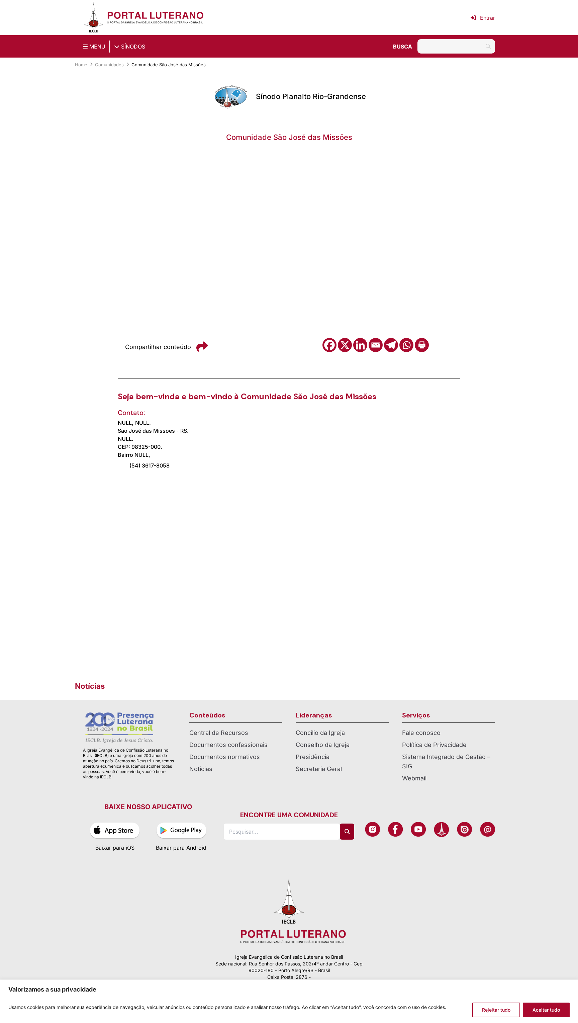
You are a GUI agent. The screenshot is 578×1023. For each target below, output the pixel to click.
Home (81, 64)
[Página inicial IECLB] (93, 17)
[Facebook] (329, 345)
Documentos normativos (224, 756)
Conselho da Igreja (323, 744)
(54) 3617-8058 (149, 465)
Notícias (200, 768)
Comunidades (109, 64)
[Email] (376, 345)
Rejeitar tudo (496, 1010)
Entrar (487, 17)
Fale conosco (421, 732)
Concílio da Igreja (320, 732)
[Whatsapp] (406, 345)
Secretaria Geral (319, 768)
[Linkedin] (360, 345)
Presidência (312, 756)
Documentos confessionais (228, 744)
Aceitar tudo (546, 1010)
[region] (289, 1001)
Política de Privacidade (434, 744)
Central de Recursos (218, 732)
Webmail (414, 778)
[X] (345, 345)
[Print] (422, 345)
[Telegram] (391, 345)
